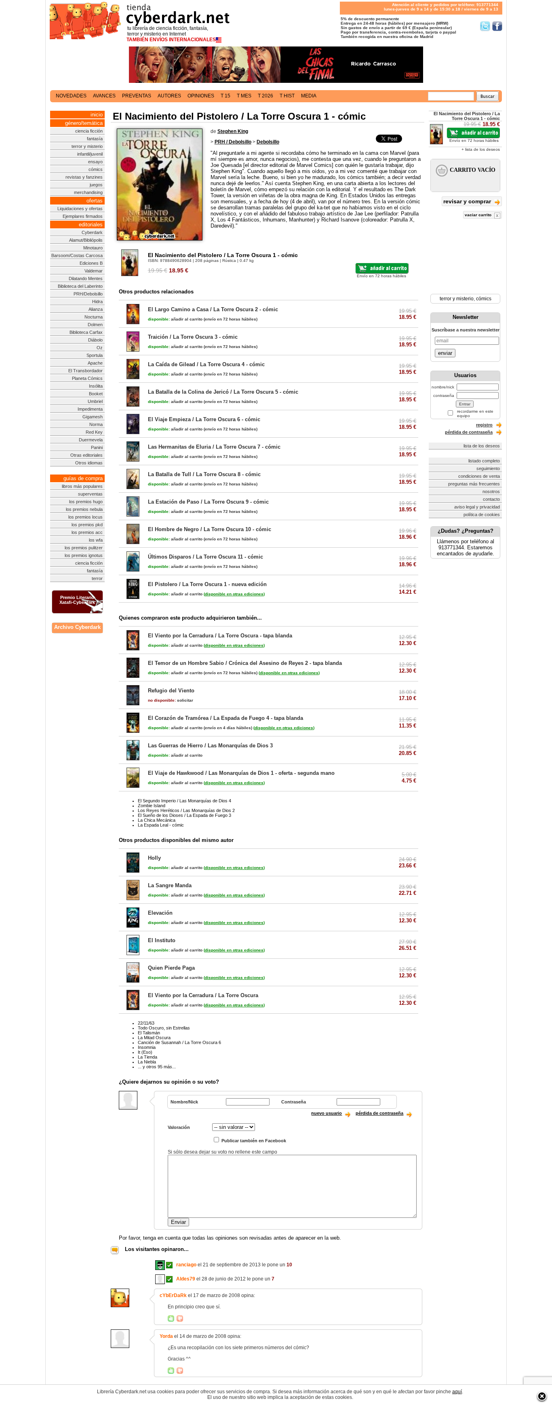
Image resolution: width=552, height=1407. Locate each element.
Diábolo (95, 340)
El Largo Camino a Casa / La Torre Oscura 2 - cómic (213, 309)
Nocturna (93, 316)
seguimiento (488, 468)
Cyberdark (92, 232)
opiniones (201, 96)
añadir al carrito (175, 319)
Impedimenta (90, 409)
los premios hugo (86, 501)
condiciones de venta (479, 476)
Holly (154, 858)
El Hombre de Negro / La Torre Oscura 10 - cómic (209, 529)
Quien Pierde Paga (171, 968)
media (308, 96)
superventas (90, 494)
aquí (457, 1391)
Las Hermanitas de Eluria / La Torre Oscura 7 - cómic (214, 447)
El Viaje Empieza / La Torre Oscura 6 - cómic (204, 419)
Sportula (94, 355)
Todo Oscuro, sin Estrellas (164, 1027)
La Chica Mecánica (156, 820)
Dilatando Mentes (86, 278)
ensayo (95, 161)
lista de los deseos (482, 445)
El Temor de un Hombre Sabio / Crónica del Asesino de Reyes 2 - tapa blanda (245, 663)
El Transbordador (85, 370)
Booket (96, 393)
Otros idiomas (89, 462)
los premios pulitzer (84, 547)
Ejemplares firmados (83, 216)
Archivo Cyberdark (77, 627)
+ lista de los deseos (480, 149)
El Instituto (161, 940)
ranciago (186, 1265)
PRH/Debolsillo (88, 293)
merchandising (88, 192)
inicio (97, 115)
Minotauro (93, 247)
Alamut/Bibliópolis (86, 240)
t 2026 (265, 96)
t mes (244, 96)
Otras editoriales (86, 455)
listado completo (484, 460)
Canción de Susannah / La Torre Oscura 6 (179, 1042)
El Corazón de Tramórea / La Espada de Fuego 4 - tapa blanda (225, 718)
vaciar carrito (479, 215)
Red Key (94, 432)
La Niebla (147, 1061)
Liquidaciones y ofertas (80, 208)
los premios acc (87, 532)
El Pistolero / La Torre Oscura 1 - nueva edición (207, 584)
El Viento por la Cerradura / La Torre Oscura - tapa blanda (220, 636)
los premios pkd (87, 524)
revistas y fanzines (84, 177)
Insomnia (147, 1047)
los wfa (96, 540)
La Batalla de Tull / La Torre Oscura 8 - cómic (204, 474)
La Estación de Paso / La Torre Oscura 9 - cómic (208, 502)
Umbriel (95, 401)
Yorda (166, 1336)
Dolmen (95, 324)
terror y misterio (87, 146)
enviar (445, 353)
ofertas (94, 201)
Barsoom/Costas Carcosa (77, 255)
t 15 (225, 96)
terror (97, 578)
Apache (95, 363)
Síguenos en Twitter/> (485, 26)
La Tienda (147, 1057)
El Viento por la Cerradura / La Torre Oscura (203, 995)
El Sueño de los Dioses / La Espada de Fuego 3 (184, 815)
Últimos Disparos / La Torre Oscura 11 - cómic (205, 557)
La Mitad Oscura (154, 1037)
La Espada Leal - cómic (161, 825)
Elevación (160, 913)
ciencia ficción (89, 131)
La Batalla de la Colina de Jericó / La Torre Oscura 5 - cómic (223, 392)
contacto (491, 499)
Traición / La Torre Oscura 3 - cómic (193, 337)
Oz (100, 347)
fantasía (95, 138)
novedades (71, 96)
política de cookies (482, 514)
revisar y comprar (468, 201)
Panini (97, 447)
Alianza (95, 309)
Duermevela (91, 439)
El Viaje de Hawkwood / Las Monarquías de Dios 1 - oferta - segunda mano (241, 773)
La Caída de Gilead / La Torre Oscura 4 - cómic (206, 364)
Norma (96, 424)
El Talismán (149, 1032)
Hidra (97, 301)
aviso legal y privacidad (477, 506)
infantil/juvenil (90, 154)
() (234, 594)
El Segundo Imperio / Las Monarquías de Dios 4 (184, 800)
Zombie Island (151, 805)
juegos (96, 184)
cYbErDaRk (173, 1295)
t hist (287, 96)
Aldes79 (185, 1279)
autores (169, 96)
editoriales (91, 224)
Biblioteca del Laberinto (80, 286)
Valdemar (93, 270)
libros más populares (82, 486)
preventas (136, 96)
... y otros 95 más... (157, 1066)
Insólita (96, 386)
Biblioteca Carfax (86, 332)
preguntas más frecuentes (474, 483)
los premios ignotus (84, 555)
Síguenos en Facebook (497, 26)
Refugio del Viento (171, 691)
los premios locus (85, 517)
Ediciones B (91, 263)
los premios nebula (84, 509)
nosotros (491, 491)
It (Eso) (145, 1052)
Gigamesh (92, 416)
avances (104, 96)
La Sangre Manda (170, 885)
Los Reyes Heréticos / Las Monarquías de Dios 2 (186, 810)
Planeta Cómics (87, 378)
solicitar (170, 700)
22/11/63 (146, 1023)
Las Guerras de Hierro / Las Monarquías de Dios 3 (210, 746)
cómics (95, 169)
